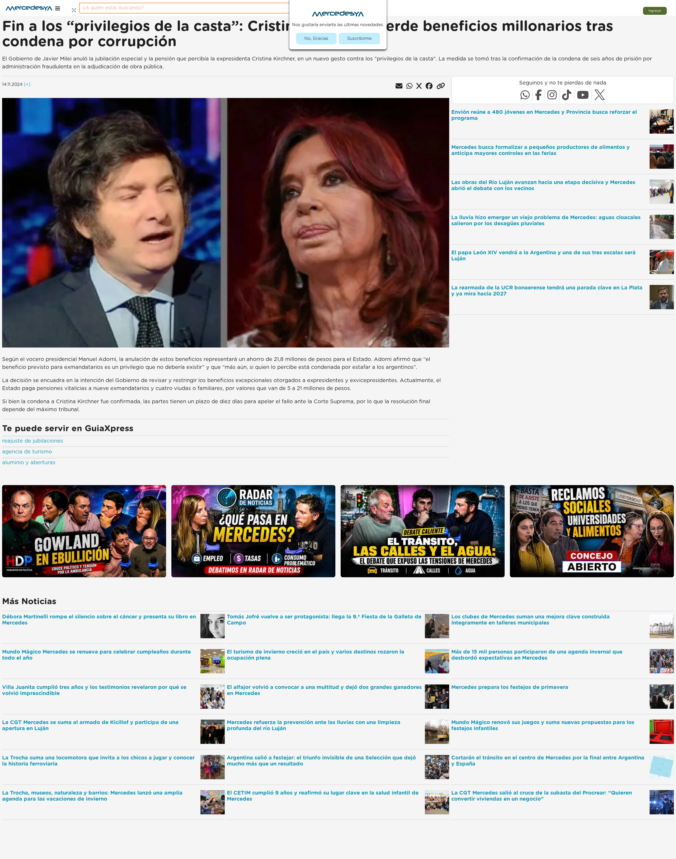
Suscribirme (359, 38)
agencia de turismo (27, 451)
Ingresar (655, 10)
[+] (27, 84)
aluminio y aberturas (28, 462)
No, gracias (316, 38)
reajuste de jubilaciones (32, 441)
